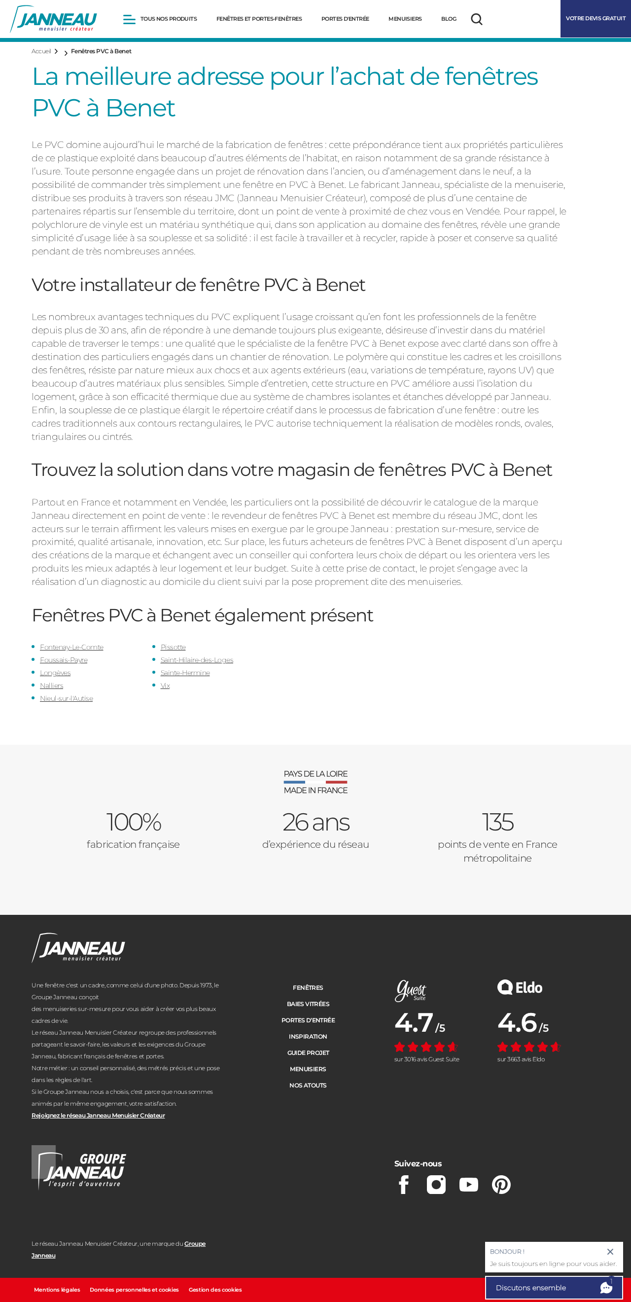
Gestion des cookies (215, 1289)
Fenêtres (308, 987)
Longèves (55, 672)
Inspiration (308, 1036)
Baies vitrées (308, 1004)
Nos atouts (307, 1085)
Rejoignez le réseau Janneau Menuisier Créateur (98, 1115)
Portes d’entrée (308, 1020)
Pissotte (173, 647)
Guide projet (308, 1052)
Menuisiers (308, 1069)
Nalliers (51, 685)
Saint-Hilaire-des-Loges (197, 659)
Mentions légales (57, 1289)
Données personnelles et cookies (134, 1289)
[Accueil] (53, 19)
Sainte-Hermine (185, 672)
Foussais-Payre (63, 659)
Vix (165, 685)
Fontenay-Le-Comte (72, 647)
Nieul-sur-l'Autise (66, 698)
